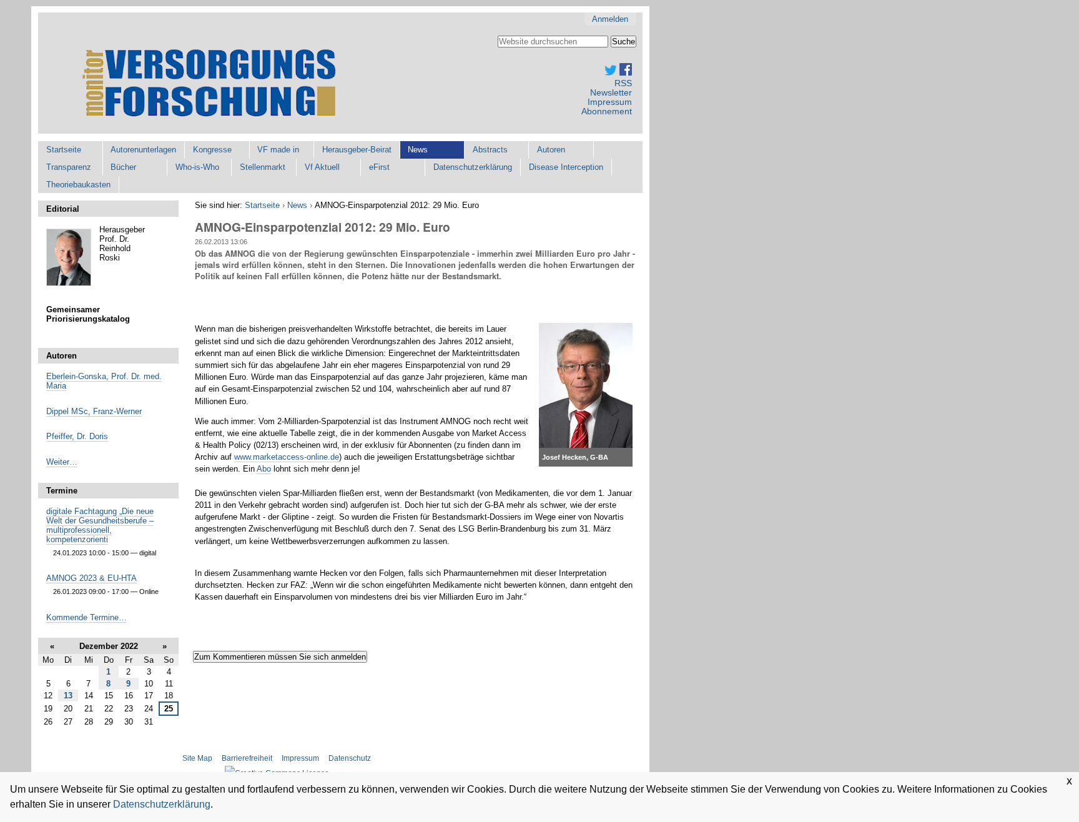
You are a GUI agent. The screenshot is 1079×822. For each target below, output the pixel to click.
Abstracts (490, 149)
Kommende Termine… (86, 617)
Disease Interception (566, 167)
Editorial (62, 209)
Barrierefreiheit (247, 758)
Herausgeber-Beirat (357, 149)
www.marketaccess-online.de (286, 457)
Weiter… (61, 462)
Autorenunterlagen (143, 149)
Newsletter (611, 92)
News (418, 149)
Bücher (123, 167)
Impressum (610, 102)
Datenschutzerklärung (472, 167)
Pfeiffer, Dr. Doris (77, 436)
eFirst (379, 167)
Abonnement (606, 111)
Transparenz (68, 167)
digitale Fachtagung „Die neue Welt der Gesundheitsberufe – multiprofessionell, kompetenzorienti (100, 525)
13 (68, 695)
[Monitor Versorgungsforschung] (213, 85)
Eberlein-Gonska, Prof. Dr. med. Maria (104, 381)
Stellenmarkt (262, 167)
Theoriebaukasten (78, 184)
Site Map (198, 758)
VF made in (278, 149)
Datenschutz (349, 758)
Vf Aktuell (322, 167)
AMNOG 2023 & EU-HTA (91, 578)
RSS (623, 83)
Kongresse (212, 149)
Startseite (63, 149)
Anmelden (610, 19)
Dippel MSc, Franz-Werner (94, 411)
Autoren (551, 149)
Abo (264, 468)
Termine (61, 490)
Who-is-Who (197, 167)
